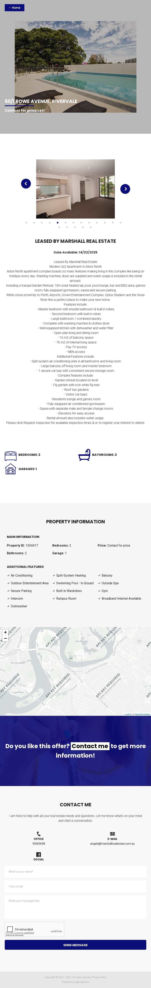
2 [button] (34, 222)
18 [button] (90, 227)
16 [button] (75, 227)
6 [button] (65, 222)
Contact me (90, 746)
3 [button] (42, 222)
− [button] (5, 638)
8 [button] (81, 222)
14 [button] (59, 227)
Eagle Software (81, 982)
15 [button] (67, 227)
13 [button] (120, 222)
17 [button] (83, 227)
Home (15, 7)
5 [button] (57, 222)
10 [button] (97, 222)
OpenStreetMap (142, 714)
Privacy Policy (99, 977)
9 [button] (89, 222)
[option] (75, 189)
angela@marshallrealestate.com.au (112, 843)
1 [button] (26, 222)
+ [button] (5, 632)
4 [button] (50, 222)
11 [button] (105, 222)
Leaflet (127, 714)
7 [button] (73, 222)
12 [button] (112, 222)
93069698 (38, 843)
